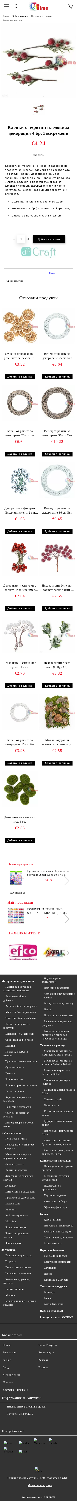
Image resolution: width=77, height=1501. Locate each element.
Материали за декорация (41, 16)
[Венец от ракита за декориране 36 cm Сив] (57, 420)
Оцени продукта (15, 281)
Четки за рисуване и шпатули (16, 1026)
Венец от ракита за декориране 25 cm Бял (57, 356)
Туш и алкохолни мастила (21, 1061)
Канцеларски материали (56, 1160)
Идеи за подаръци (51, 1310)
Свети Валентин (54, 1304)
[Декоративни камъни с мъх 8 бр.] (20, 806)
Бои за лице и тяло (55, 1255)
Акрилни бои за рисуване (21, 1006)
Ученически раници (53, 1045)
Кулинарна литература (57, 1231)
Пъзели (48, 1273)
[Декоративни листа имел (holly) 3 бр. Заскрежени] (57, 652)
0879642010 (26, 1413)
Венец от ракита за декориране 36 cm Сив (57, 433)
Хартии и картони (16, 1170)
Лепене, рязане (14, 1164)
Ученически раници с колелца (56, 1082)
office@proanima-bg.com (31, 1406)
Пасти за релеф (14, 1091)
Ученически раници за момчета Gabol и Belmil (57, 1062)
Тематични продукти (53, 1286)
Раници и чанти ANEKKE (56, 1317)
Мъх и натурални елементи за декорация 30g (57, 743)
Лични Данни (11, 1375)
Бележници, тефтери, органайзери (56, 1178)
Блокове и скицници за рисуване (57, 1023)
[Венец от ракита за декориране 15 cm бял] (20, 729)
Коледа (48, 1298)
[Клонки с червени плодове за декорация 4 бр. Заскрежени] (38, 97)
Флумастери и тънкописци (51, 980)
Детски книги (52, 1219)
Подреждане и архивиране (51, 1187)
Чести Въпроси (47, 1345)
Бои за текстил (14, 1079)
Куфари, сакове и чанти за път (57, 1123)
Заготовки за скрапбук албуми (18, 1178)
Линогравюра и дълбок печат (18, 1124)
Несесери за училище (18, 1273)
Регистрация (46, 1352)
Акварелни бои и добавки (14, 998)
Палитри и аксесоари (18, 1107)
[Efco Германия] (23, 952)
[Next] (64, 880)
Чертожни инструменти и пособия (58, 995)
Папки (48, 1009)
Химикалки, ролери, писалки (16, 1281)
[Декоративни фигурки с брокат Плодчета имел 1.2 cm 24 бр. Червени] (20, 574)
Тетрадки (10, 1261)
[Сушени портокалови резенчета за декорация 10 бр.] (20, 343)
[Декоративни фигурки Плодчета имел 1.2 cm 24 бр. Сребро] (20, 497)
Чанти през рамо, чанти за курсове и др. (57, 1152)
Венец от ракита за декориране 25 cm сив (20, 433)
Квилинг (10, 1209)
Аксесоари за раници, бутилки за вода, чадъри (57, 1142)
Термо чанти (51, 1105)
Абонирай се (17, 892)
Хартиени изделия (55, 1195)
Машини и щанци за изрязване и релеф (17, 1156)
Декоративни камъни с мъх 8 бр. (19, 819)
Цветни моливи (14, 1289)
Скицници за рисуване (19, 1039)
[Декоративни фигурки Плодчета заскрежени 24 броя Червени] (57, 574)
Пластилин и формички (58, 1015)
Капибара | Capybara (56, 1279)
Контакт (43, 1360)
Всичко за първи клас (18, 1255)
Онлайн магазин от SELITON (38, 1497)
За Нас (7, 1360)
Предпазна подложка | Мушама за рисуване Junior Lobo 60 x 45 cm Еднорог (48, 873)
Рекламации (10, 1352)
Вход (6, 1367)
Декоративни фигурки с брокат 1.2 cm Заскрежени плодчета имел (19, 665)
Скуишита (50, 1267)
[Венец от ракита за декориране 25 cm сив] (20, 420)
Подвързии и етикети (18, 1267)
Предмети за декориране (20, 1197)
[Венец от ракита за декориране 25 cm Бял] (57, 343)
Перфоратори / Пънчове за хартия (18, 1146)
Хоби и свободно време (58, 1237)
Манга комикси (53, 1243)
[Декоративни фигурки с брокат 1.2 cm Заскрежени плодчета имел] (20, 652)
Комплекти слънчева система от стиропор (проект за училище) (55, 1035)
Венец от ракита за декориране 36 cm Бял (57, 510)
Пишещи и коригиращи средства (57, 1168)
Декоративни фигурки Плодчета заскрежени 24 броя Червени (57, 588)
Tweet (52, 273)
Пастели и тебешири (56, 987)
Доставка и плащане (15, 1389)
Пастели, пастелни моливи (15, 1053)
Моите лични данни (40, 1485)
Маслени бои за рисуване (20, 1012)
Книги (44, 1214)
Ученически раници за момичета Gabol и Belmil (57, 1053)
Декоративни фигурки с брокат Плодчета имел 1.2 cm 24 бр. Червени (19, 588)
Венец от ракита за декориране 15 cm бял (20, 742)
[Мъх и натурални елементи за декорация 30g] (57, 729)
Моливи (10, 1045)
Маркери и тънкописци (19, 1033)
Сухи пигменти (14, 1067)
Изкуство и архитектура (58, 1225)
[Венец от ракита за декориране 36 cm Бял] (57, 497)
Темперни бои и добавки (20, 1018)
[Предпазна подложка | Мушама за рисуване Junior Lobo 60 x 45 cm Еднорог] (15, 877)
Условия (8, 1382)
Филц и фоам (13, 1243)
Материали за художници (17, 981)
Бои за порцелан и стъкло (21, 1085)
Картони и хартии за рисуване (17, 1099)
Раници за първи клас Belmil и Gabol (56, 1072)
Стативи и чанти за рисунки (16, 1115)
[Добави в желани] (70, 229)
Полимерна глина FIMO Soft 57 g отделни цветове (48, 911)
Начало (6, 16)
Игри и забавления (52, 1250)
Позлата (10, 1073)
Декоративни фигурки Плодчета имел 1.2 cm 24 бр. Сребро (19, 511)
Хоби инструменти (16, 1215)
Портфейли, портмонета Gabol (57, 1132)
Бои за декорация (16, 1227)
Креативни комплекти (57, 1261)
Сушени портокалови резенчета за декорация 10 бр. (20, 356)
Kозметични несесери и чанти (57, 1113)
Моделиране (12, 1203)
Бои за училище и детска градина (19, 1303)
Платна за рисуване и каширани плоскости (17, 988)
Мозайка (10, 1221)
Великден (50, 1292)
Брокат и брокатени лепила (16, 1235)
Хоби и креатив (20, 16)
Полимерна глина (16, 1138)
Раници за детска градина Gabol (59, 1091)
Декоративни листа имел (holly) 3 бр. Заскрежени (57, 665)
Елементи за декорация (13, 20)
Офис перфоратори (55, 1207)
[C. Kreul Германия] (54, 953)
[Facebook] (7, 1421)
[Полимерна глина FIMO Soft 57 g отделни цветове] (15, 916)
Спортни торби (53, 1099)
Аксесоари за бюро (55, 1201)
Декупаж (10, 1185)
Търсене (43, 1367)
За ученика (8, 1250)
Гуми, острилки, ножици (59, 1003)
